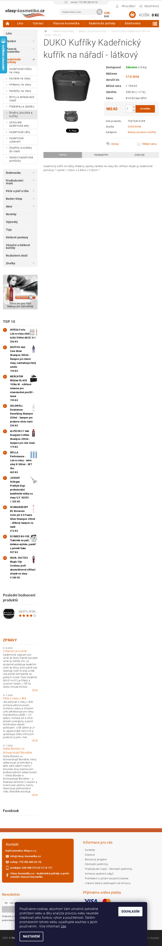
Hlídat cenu (149, 143)
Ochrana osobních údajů (99, 873)
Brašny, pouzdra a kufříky (20, 114)
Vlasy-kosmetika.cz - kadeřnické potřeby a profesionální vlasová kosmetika (39, 875)
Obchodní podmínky (96, 864)
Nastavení (31, 936)
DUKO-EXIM (134, 126)
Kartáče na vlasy (20, 78)
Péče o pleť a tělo (17, 191)
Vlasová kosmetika (66, 23)
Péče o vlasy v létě (14, 698)
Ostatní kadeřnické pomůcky (21, 159)
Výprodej (12, 221)
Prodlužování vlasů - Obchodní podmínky (108, 868)
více (35, 690)
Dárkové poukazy (17, 237)
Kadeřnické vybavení (16, 140)
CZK (107, 13)
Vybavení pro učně (14, 651)
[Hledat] (99, 12)
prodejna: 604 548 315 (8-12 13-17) (31, 867)
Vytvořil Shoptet (150, 938)
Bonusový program (96, 859)
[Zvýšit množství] (134, 107)
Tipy (9, 229)
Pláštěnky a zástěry (21, 106)
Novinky (11, 214)
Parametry (101, 155)
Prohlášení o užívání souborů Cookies (107, 878)
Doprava (90, 854)
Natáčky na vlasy (20, 90)
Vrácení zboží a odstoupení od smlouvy (108, 883)
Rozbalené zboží (17, 255)
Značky (10, 263)
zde (63, 926)
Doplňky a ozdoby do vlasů (20, 149)
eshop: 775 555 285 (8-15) (25, 861)
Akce (9, 206)
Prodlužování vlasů (14, 182)
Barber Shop (14, 198)
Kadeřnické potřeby (102, 23)
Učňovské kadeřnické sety (19, 124)
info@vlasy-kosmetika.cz (25, 856)
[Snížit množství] (134, 110)
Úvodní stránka (7, 23)
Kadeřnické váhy (19, 132)
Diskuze (140, 155)
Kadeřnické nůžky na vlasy (20, 70)
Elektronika (133, 23)
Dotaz (115, 143)
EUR (106, 16)
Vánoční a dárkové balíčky (18, 246)
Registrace (151, 6)
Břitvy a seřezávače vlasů (21, 98)
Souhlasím (130, 911)
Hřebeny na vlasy (20, 84)
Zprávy (10, 640)
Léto (20, 23)
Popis (62, 155)
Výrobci (38, 23)
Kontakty (90, 849)
